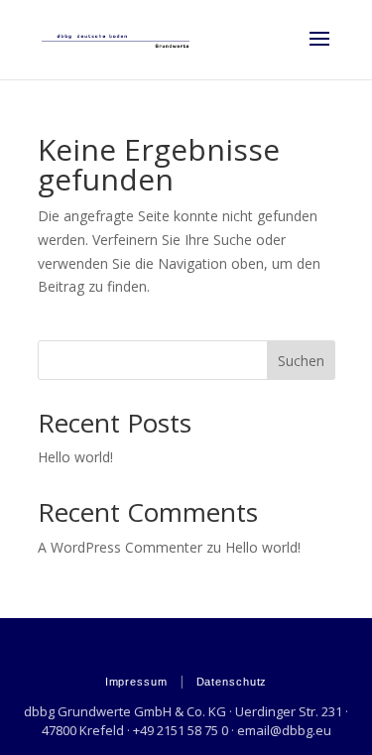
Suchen (301, 360)
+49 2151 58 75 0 (180, 730)
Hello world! (75, 456)
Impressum (136, 682)
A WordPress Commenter (120, 547)
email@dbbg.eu (284, 730)
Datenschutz (232, 682)
